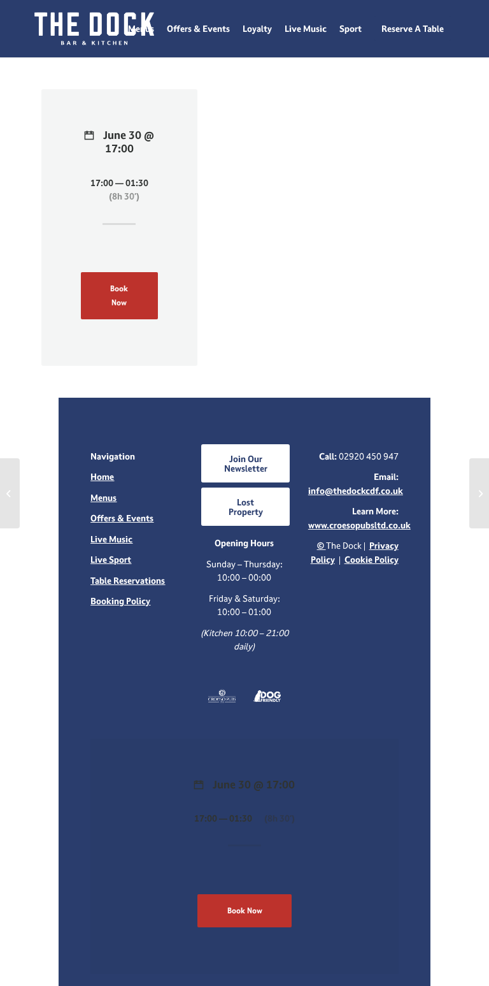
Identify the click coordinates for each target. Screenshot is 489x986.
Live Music (111, 538)
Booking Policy (120, 600)
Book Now (119, 295)
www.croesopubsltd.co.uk (359, 524)
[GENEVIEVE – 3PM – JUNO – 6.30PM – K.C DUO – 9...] (10, 493)
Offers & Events (121, 517)
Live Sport (110, 559)
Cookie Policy (371, 559)
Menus (103, 497)
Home (102, 476)
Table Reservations (127, 580)
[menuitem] (141, 28)
